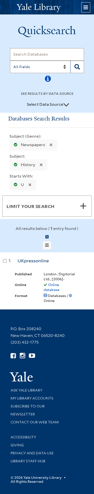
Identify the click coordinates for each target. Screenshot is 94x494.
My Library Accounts (32, 398)
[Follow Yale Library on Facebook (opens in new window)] (13, 356)
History (28, 164)
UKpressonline (33, 260)
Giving (17, 445)
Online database (51, 287)
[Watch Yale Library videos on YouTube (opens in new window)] (32, 356)
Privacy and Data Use (32, 453)
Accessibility (23, 437)
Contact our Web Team (35, 422)
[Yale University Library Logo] (47, 7)
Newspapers (33, 144)
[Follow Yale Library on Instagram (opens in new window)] (22, 356)
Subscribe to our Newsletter (28, 410)
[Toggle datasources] (66, 105)
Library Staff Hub (28, 461)
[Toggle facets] (83, 205)
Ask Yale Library (26, 390)
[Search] (77, 67)
